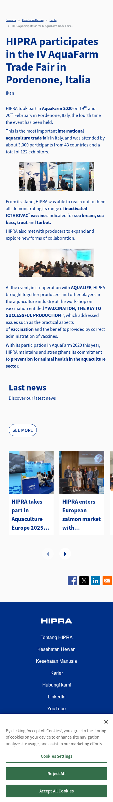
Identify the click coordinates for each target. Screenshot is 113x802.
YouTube (56, 708)
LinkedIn (56, 696)
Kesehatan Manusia (56, 661)
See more (22, 430)
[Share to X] (84, 580)
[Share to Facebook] (72, 580)
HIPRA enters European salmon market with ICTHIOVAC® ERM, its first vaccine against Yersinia (81, 515)
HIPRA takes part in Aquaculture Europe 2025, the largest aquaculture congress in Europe (28, 515)
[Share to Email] (107, 580)
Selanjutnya (65, 553)
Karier (56, 672)
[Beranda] (56, 622)
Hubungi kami (56, 684)
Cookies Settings (56, 756)
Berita (53, 20)
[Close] (106, 721)
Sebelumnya (48, 553)
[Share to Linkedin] (95, 580)
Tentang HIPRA (57, 637)
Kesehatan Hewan (32, 20)
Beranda (11, 20)
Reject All (56, 773)
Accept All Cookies (56, 791)
